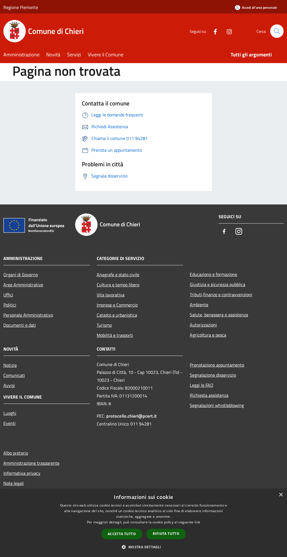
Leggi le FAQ (201, 385)
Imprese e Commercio (117, 304)
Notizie (10, 365)
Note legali (13, 483)
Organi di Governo (20, 274)
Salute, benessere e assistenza (219, 314)
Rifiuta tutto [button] (166, 533)
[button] (143, 547)
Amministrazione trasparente (31, 463)
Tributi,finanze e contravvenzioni (221, 294)
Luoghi (9, 413)
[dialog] (143, 523)
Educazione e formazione (213, 274)
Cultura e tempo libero (118, 284)
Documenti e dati (19, 325)
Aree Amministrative (23, 284)
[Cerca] (277, 31)
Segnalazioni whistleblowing (217, 405)
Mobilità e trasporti (115, 335)
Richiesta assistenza (209, 395)
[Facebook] (213, 31)
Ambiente (199, 304)
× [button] (281, 495)
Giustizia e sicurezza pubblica (217, 284)
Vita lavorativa (110, 294)
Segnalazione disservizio (213, 375)
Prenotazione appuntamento (217, 365)
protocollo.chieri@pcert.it (131, 416)
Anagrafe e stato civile (118, 274)
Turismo (104, 325)
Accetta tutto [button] (122, 533)
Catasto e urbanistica (117, 315)
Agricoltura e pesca (208, 335)
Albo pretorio (15, 453)
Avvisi (9, 385)
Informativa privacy (21, 473)
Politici (9, 304)
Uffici (8, 294)
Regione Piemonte (20, 7)
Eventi (9, 423)
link (197, 522)
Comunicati (14, 375)
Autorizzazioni (203, 324)
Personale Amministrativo (28, 315)
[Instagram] (227, 31)
